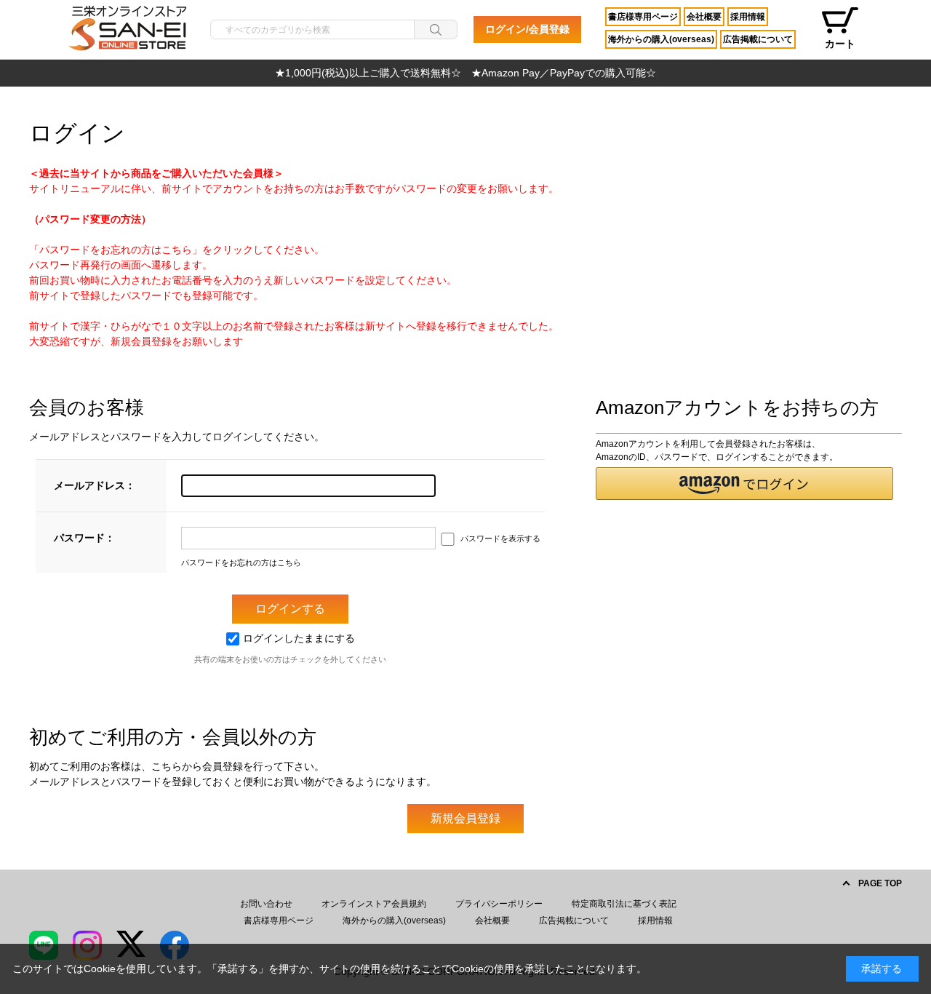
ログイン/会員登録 (527, 29)
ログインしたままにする (299, 638)
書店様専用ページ (643, 17)
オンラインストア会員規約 (373, 904)
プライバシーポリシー (499, 904)
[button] (744, 483)
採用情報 (747, 17)
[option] (465, 73)
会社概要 (704, 17)
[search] (435, 29)
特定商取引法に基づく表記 (624, 904)
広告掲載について (758, 39)
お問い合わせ (266, 904)
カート (840, 43)
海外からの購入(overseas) (661, 39)
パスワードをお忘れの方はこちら (241, 562)
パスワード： (84, 538)
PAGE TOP (880, 883)
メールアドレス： (94, 485)
